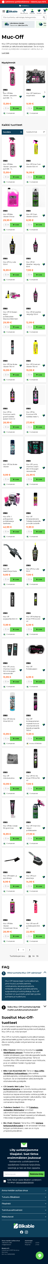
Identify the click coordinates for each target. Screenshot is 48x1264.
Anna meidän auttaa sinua (15, 1190)
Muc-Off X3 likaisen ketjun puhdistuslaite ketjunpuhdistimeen (10, 315)
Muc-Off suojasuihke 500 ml (10, 618)
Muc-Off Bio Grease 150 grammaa (10, 827)
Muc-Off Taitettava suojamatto (33, 94)
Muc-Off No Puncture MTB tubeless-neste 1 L (32, 414)
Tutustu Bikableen (11, 1197)
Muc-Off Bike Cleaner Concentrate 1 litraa (10, 926)
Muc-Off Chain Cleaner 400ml (32, 215)
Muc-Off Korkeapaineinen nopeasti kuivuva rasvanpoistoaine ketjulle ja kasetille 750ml (33, 724)
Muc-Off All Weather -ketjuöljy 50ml (33, 264)
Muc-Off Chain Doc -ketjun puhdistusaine (33, 828)
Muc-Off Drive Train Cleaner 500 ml (33, 165)
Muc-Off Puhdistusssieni (31, 668)
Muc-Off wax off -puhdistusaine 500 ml (33, 926)
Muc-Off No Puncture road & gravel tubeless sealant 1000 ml (9, 415)
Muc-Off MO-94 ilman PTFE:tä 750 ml (33, 778)
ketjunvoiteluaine (11, 1089)
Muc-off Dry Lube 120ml (9, 263)
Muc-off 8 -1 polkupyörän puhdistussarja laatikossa (8, 520)
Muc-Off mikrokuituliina (8, 777)
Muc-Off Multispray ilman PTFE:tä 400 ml (33, 619)
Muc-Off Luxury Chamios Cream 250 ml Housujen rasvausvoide (32, 467)
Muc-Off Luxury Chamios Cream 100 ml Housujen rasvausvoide (9, 670)
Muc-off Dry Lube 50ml (32, 570)
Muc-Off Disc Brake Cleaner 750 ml (10, 365)
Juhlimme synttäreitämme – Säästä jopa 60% (25, 2)
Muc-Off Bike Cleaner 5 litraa (8, 215)
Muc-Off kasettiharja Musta (10, 570)
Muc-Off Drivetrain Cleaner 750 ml (33, 365)
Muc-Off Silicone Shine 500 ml (9, 720)
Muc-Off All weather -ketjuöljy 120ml (33, 313)
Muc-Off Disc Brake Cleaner (10, 465)
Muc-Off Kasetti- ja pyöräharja (10, 877)
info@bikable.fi (6, 1244)
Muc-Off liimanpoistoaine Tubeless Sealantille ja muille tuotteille (33, 520)
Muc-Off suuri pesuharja (31, 877)
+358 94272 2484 (7, 1242)
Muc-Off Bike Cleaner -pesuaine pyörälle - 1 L (10, 95)
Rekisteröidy (36, 1174)
